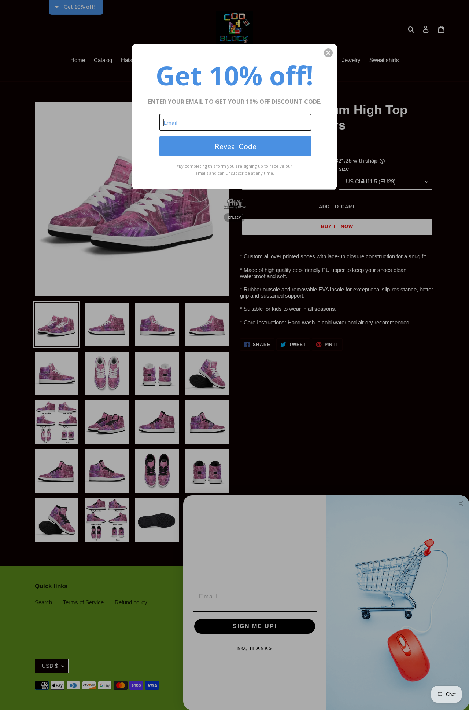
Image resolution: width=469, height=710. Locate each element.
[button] (328, 52)
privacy (234, 217)
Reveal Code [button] (235, 146)
